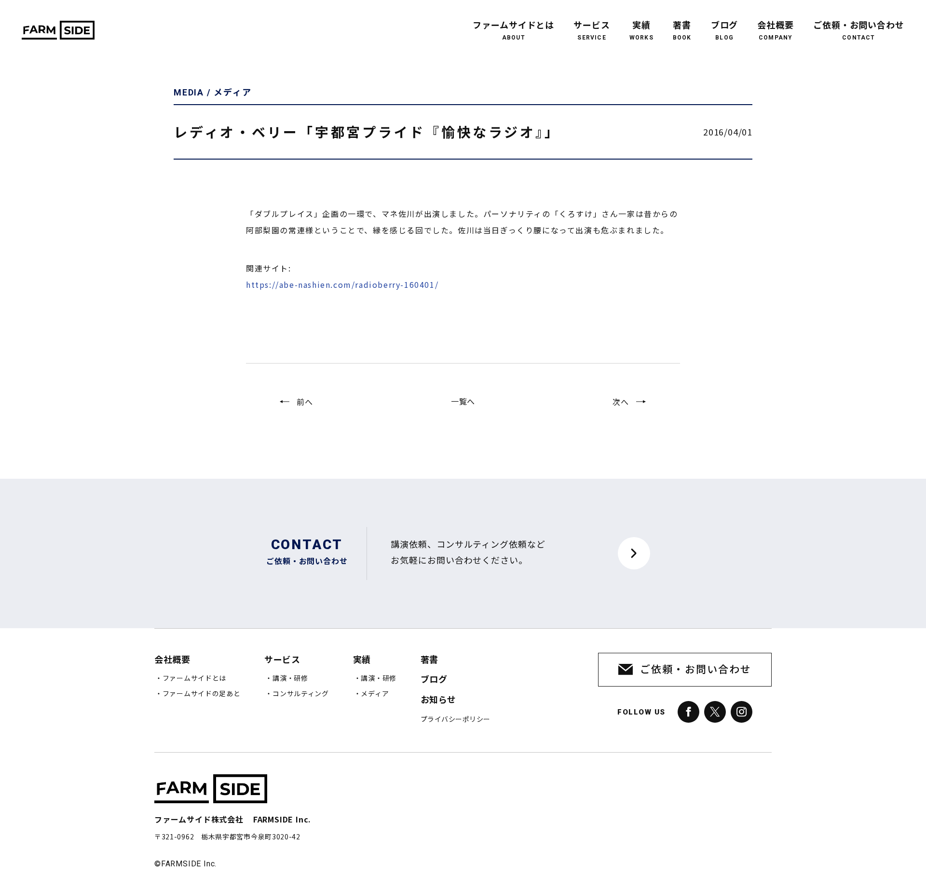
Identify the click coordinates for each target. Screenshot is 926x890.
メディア (375, 694)
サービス (591, 31)
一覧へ (463, 401)
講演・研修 (290, 678)
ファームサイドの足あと (202, 694)
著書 (682, 31)
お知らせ (438, 700)
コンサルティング (300, 694)
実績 (641, 31)
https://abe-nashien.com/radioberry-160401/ (342, 284)
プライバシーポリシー (455, 719)
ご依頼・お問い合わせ (858, 31)
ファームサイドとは (513, 31)
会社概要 (775, 31)
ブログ (724, 31)
